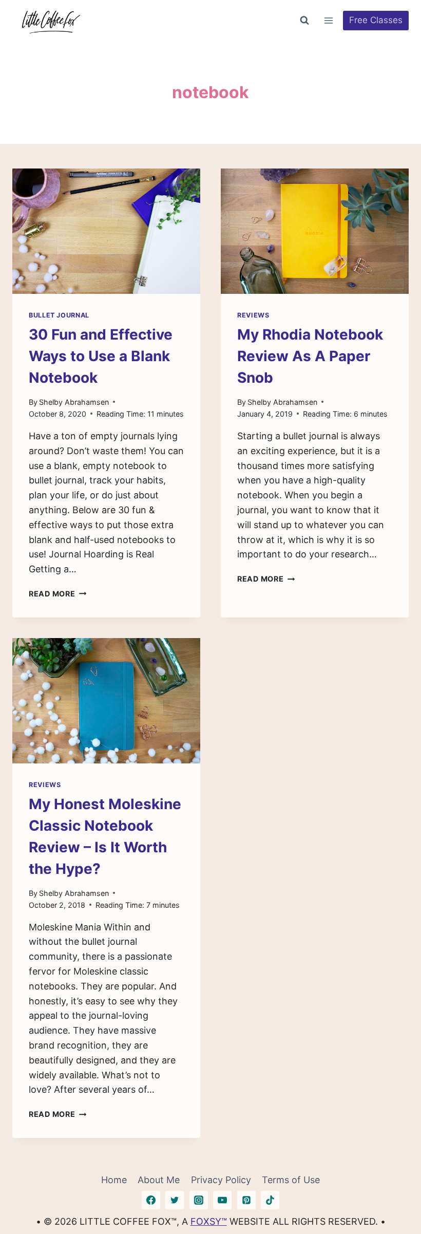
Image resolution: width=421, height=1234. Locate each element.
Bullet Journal (59, 315)
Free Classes (376, 20)
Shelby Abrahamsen (74, 402)
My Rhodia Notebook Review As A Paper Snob (310, 356)
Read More (57, 593)
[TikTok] (270, 1200)
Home (114, 1179)
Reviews (253, 315)
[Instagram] (198, 1200)
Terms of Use (291, 1179)
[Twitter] (174, 1200)
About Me (159, 1179)
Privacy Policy (221, 1179)
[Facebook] (151, 1200)
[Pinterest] (246, 1200)
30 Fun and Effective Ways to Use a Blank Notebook (101, 356)
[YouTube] (222, 1200)
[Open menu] (328, 20)
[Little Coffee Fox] (50, 20)
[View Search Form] (304, 20)
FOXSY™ (208, 1221)
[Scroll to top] (395, 1194)
